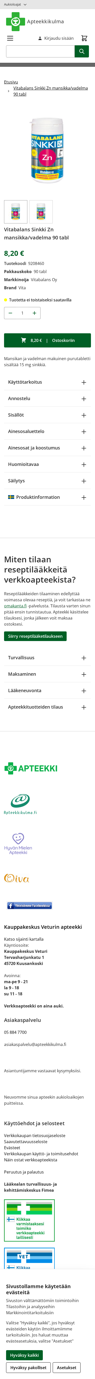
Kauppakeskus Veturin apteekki (43, 926)
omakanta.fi (15, 606)
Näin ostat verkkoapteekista (30, 1160)
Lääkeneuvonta (24, 690)
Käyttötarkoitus (25, 382)
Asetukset (66, 1367)
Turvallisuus (21, 657)
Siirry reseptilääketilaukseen (35, 636)
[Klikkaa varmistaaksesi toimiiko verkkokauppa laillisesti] (47, 1220)
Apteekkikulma (45, 21)
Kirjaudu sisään (59, 38)
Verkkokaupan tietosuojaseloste (34, 1135)
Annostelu (19, 398)
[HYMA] (47, 844)
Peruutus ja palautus (24, 1172)
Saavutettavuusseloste (25, 1141)
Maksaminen (22, 674)
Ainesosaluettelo (26, 431)
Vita (22, 288)
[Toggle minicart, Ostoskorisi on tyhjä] (84, 38)
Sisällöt (16, 415)
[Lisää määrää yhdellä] (34, 313)
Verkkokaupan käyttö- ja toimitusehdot (41, 1154)
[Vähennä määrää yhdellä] (10, 313)
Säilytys (16, 481)
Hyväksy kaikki (24, 1355)
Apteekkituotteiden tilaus (35, 707)
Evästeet (12, 1147)
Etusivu (11, 82)
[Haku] (82, 51)
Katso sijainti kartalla (24, 939)
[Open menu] (10, 38)
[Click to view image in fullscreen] (47, 150)
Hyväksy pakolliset (28, 1367)
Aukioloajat (12, 4)
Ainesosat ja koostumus (34, 448)
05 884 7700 (15, 1032)
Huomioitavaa (23, 464)
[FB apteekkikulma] (47, 905)
